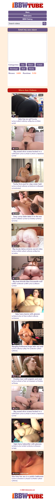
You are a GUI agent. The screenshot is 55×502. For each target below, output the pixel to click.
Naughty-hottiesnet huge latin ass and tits (27, 347)
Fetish (39, 65)
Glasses (16, 318)
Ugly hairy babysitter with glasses (28, 444)
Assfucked (17, 188)
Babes (20, 218)
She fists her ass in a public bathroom (27, 476)
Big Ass (32, 121)
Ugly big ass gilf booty (27, 119)
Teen (25, 316)
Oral (14, 156)
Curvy (15, 220)
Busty (20, 348)
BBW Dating (27, 19)
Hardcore (32, 186)
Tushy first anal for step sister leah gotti (27, 185)
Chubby (32, 218)
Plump (15, 383)
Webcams (27, 16)
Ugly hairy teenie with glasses (27, 314)
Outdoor (21, 478)
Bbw (14, 283)
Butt (23, 69)
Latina (15, 253)
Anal (33, 153)
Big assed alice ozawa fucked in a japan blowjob (28, 153)
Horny (39, 218)
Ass (22, 65)
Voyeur (28, 478)
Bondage (14, 69)
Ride (19, 251)
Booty (31, 69)
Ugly (14, 448)
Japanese (40, 153)
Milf (26, 283)
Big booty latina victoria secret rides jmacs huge (27, 250)
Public (35, 478)
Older (39, 121)
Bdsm (30, 65)
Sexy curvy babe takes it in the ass (27, 217)
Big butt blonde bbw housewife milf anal (27, 283)
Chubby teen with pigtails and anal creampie (27, 380)
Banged (40, 186)
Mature (37, 283)
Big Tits (27, 348)
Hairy (15, 316)
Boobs (34, 348)
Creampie (31, 381)
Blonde (20, 283)
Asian (28, 153)
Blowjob (16, 153)
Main (27, 12)
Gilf (14, 123)
